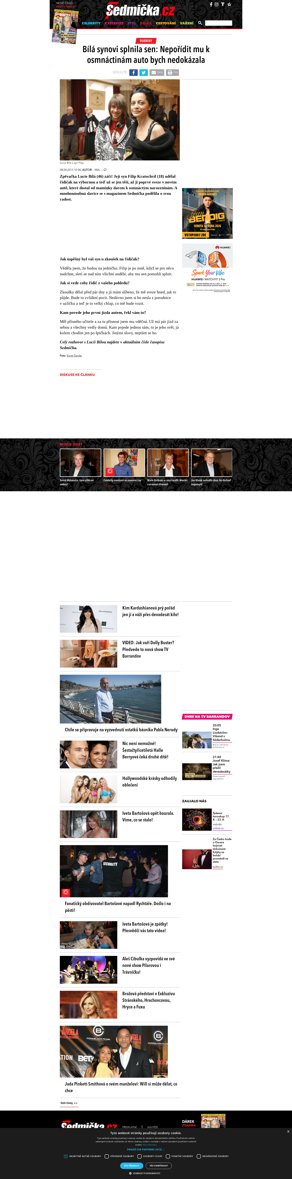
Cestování (166, 23)
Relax (146, 23)
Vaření (186, 23)
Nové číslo (65, 5)
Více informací (150, 1144)
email (160, 72)
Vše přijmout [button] (131, 1165)
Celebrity (91, 23)
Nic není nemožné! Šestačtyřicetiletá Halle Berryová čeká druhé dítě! (145, 750)
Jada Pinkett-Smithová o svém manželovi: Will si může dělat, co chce (121, 1087)
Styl (132, 23)
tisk (175, 72)
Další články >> (69, 1103)
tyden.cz (218, 867)
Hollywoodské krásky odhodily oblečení (149, 782)
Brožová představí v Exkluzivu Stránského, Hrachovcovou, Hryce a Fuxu (148, 1001)
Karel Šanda (74, 356)
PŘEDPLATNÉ (129, 1127)
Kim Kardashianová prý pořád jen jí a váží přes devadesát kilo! (150, 611)
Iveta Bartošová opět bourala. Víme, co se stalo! (148, 817)
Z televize (114, 23)
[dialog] (146, 1153)
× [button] (288, 1131)
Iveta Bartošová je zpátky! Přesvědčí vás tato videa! (145, 927)
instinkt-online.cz (218, 826)
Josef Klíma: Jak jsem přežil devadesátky (221, 764)
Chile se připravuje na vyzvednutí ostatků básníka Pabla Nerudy (121, 730)
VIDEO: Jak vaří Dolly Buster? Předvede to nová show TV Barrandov (148, 650)
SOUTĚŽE (152, 1127)
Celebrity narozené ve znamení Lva (122, 480)
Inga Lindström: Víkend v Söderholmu (221, 733)
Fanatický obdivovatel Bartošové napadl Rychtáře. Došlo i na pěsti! (118, 907)
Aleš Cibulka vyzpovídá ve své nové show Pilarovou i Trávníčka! (148, 966)
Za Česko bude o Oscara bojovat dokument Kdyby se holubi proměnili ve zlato (222, 850)
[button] (146, 1149)
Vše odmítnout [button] (159, 1165)
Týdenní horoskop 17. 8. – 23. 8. (221, 816)
